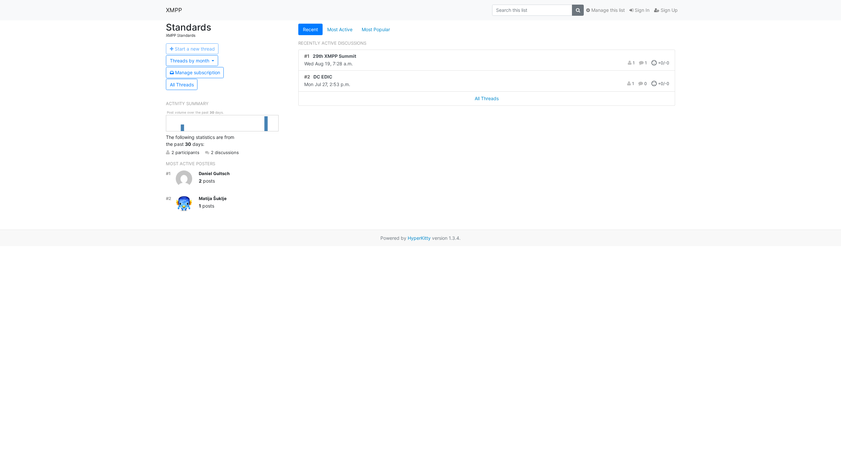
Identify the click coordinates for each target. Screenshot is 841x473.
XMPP (174, 10)
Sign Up (668, 10)
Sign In (641, 10)
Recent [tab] (310, 29)
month (190, 60)
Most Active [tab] (339, 29)
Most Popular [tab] (376, 29)
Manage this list (607, 10)
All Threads (182, 84)
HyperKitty (419, 238)
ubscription (197, 72)
